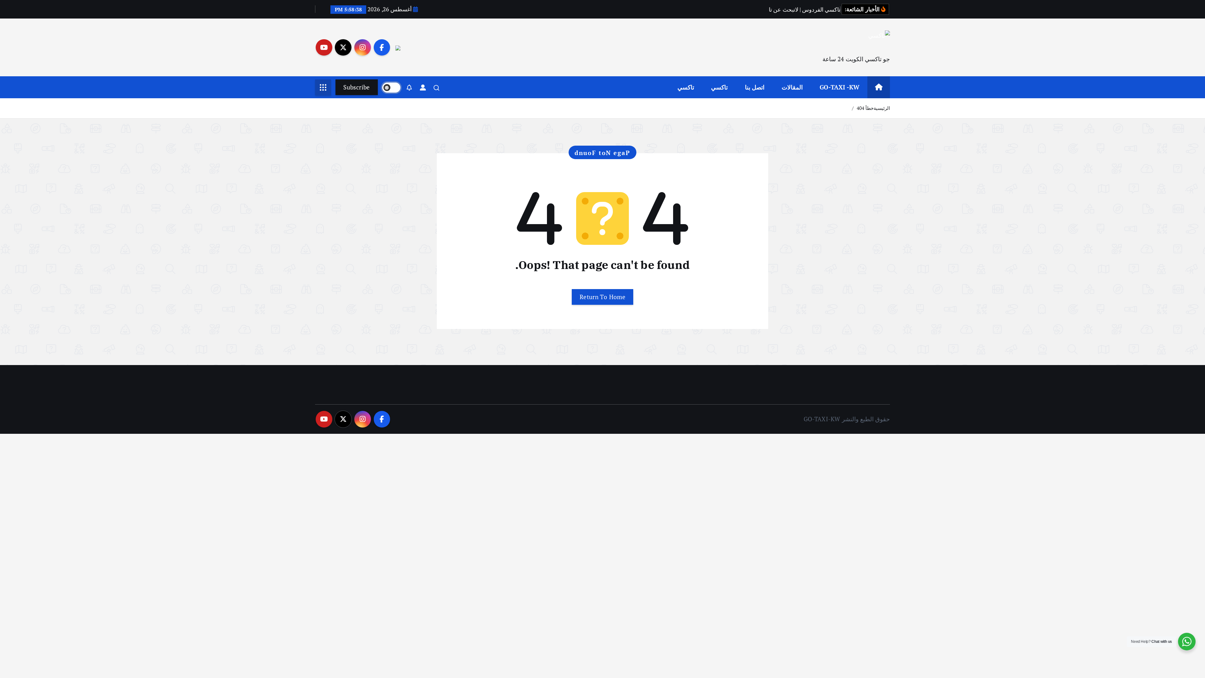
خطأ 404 (865, 108)
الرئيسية (882, 108)
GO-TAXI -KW (840, 87)
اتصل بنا (754, 87)
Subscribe (356, 87)
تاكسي (719, 87)
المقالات (792, 87)
